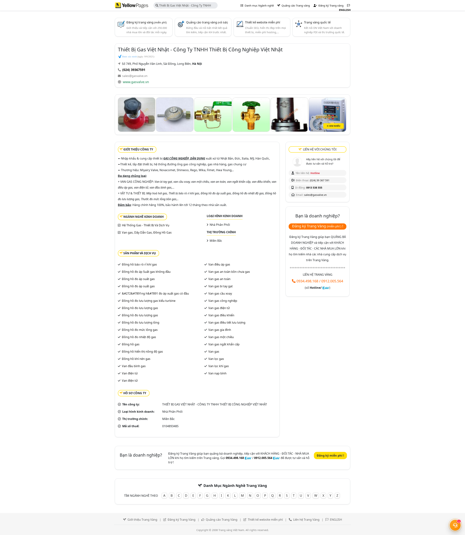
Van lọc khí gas (218, 366)
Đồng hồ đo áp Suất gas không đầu (146, 272)
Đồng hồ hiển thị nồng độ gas (142, 352)
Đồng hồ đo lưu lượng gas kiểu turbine (148, 301)
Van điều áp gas (219, 264)
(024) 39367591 (133, 70)
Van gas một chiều (221, 337)
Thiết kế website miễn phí (262, 22)
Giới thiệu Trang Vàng (142, 520)
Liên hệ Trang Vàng (306, 520)
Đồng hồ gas (131, 344)
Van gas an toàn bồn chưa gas (229, 272)
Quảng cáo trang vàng (207, 22)
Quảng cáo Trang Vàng (221, 520)
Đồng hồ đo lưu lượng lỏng (140, 322)
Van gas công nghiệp (222, 301)
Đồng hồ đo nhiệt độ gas (139, 337)
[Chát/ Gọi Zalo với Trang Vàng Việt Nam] (325, 288)
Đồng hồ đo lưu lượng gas (140, 308)
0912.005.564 (332, 281)
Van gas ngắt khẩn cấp (224, 344)
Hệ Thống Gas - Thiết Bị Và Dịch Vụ (145, 225)
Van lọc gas (216, 359)
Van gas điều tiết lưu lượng (226, 322)
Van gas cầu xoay (220, 293)
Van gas (213, 352)
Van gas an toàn (219, 279)
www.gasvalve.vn (136, 82)
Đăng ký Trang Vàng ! (317, 226)
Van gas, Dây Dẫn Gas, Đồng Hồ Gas (147, 232)
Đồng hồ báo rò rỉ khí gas (139, 264)
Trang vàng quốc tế (317, 22)
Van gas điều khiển (221, 315)
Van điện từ (130, 373)
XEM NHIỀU (334, 125)
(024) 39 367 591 (319, 180)
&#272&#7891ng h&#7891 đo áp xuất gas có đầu (155, 293)
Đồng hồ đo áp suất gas (138, 279)
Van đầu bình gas (134, 366)
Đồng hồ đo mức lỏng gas (140, 330)
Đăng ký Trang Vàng (181, 520)
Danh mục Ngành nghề (259, 5)
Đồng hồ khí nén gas (136, 359)
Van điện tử (130, 381)
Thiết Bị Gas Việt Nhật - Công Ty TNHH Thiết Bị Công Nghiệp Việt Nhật (183, 6)
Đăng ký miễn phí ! (330, 456)
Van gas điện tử (219, 308)
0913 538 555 (314, 187)
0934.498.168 (307, 281)
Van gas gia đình (219, 330)
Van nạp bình (217, 373)
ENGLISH (336, 520)
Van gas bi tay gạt (220, 286)
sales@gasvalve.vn (134, 76)
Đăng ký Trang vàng (330, 5)
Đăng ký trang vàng (146, 22)
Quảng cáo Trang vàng (295, 5)
